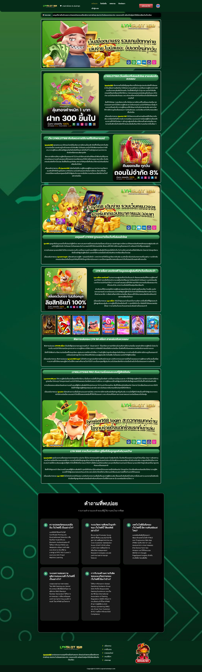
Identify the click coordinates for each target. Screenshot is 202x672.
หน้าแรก (94, 3)
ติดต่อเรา (121, 3)
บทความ (112, 3)
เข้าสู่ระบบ (95, 8)
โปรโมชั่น (103, 3)
